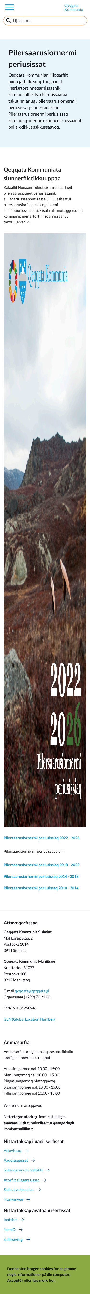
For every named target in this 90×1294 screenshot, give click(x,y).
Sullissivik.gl (13, 1239)
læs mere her (44, 1280)
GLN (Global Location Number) (29, 1019)
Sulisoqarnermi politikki (23, 1170)
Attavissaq (12, 1150)
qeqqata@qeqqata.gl (32, 990)
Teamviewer (13, 1199)
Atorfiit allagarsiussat (21, 1179)
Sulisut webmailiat (19, 1189)
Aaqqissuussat (16, 1160)
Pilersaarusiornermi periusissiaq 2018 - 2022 (41, 864)
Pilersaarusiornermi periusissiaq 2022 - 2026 (41, 837)
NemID (10, 1229)
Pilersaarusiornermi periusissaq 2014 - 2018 (41, 876)
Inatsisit (10, 1219)
